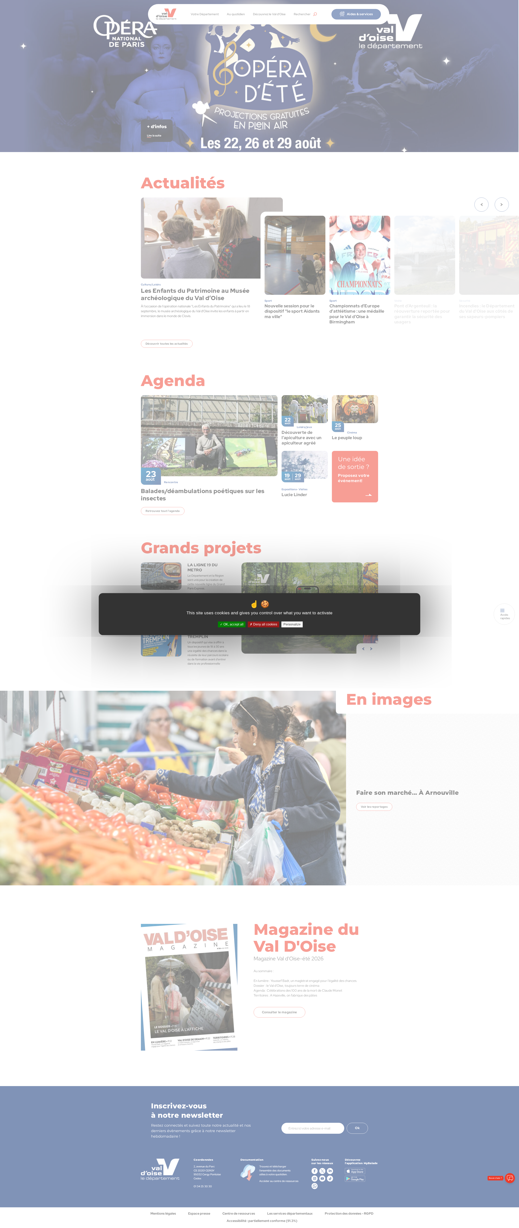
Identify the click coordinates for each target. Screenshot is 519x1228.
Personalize (292, 624)
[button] (510, 1203)
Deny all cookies (264, 624)
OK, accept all (233, 624)
